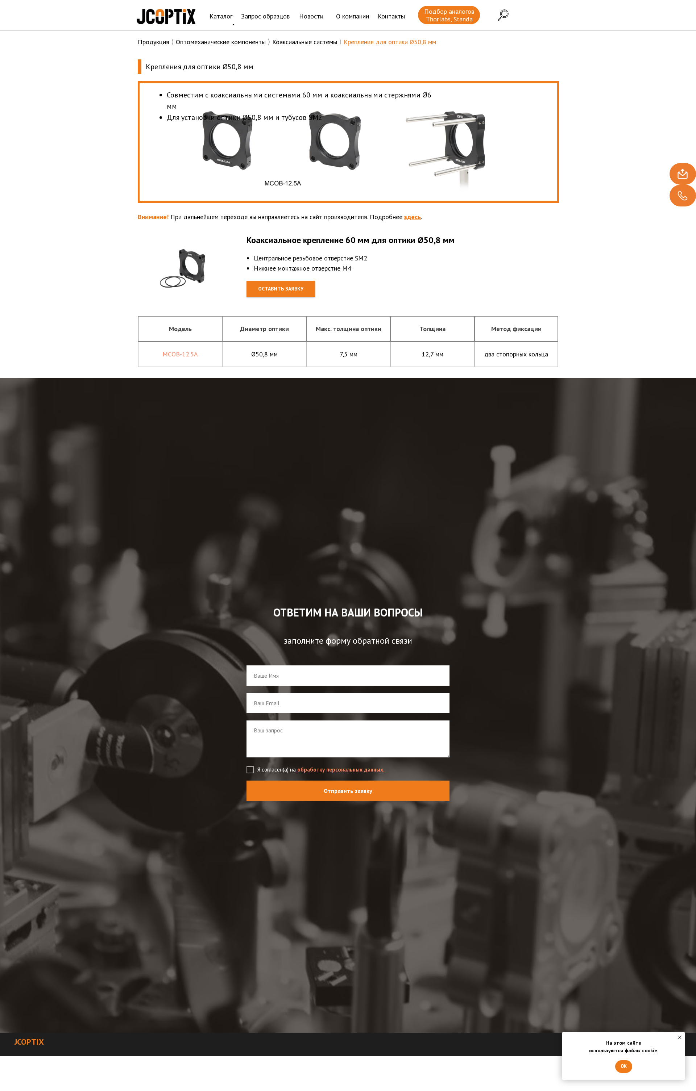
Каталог (221, 16)
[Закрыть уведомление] (679, 1037)
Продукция (153, 42)
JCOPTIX (29, 1042)
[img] (166, 16)
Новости (311, 16)
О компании (352, 16)
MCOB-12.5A (180, 354)
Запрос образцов (265, 16)
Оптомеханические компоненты (221, 42)
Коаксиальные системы (304, 42)
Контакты (391, 16)
